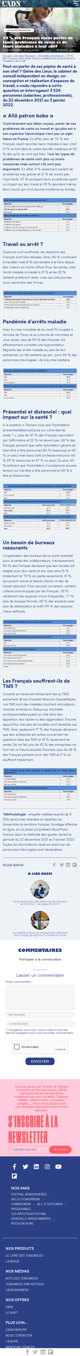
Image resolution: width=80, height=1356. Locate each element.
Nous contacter (19, 1335)
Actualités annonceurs (19, 30)
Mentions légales (20, 1347)
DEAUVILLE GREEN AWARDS (31, 1218)
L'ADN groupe (16, 1330)
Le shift (12, 1313)
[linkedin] (43, 1353)
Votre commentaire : (19, 981)
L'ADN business (17, 1290)
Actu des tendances (22, 1278)
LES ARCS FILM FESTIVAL (29, 1214)
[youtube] (58, 1168)
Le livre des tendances (24, 1255)
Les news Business (24, 55)
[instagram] (47, 1168)
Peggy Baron (14, 50)
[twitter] (35, 1353)
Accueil (7, 55)
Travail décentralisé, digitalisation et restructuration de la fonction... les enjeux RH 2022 (40, 902)
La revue (12, 1261)
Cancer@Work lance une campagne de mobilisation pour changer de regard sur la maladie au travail (40, 934)
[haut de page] (73, 1351)
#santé (43, 30)
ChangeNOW (21, 1204)
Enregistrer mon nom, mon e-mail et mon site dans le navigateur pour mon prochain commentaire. (40, 1031)
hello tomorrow (25, 1199)
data (9, 1307)
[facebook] (27, 1353)
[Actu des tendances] (11, 4)
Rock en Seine (22, 1223)
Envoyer (40, 1061)
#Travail (60, 30)
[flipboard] (50, 1353)
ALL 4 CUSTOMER (50, 1204)
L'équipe (12, 1341)
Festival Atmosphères (29, 1194)
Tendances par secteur (25, 1284)
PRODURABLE (21, 1209)
